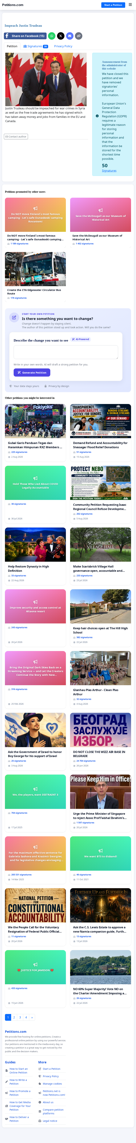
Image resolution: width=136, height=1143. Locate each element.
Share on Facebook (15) (28, 36)
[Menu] (130, 4)
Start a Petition (113, 5)
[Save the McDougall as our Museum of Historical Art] (100, 223)
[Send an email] (69, 36)
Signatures (37, 46)
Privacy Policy (63, 46)
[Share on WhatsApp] (51, 36)
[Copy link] (78, 36)
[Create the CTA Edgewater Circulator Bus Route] (35, 277)
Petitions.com (12, 5)
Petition (12, 46)
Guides (10, 1062)
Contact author (17, 136)
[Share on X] (60, 36)
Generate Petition (34, 372)
